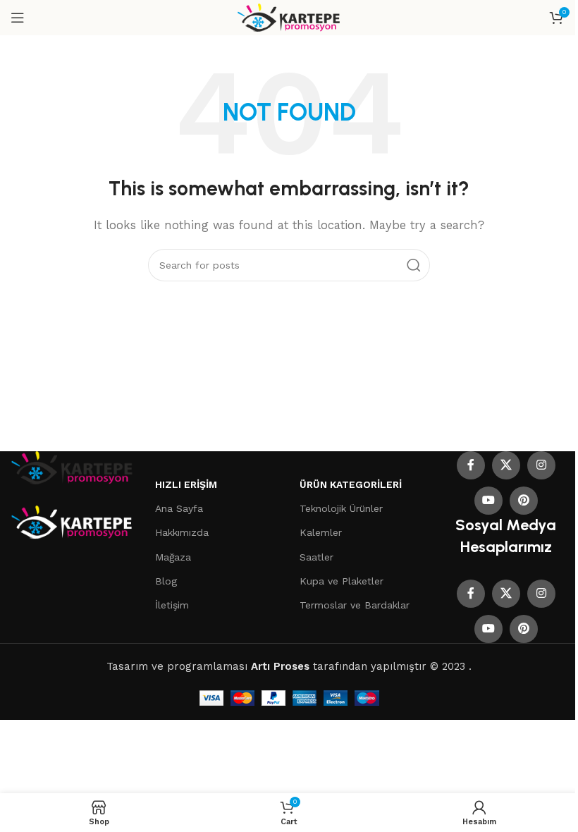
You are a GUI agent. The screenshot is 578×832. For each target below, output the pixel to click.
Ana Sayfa (179, 508)
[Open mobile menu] (18, 18)
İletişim (172, 605)
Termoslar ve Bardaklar (355, 605)
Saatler (316, 557)
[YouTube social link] (488, 501)
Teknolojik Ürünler (341, 508)
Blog (166, 581)
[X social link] (506, 465)
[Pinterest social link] (524, 501)
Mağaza (173, 557)
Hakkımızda (182, 532)
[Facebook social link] (471, 465)
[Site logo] (289, 17)
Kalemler (321, 532)
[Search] (414, 265)
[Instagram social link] (541, 465)
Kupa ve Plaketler (341, 581)
